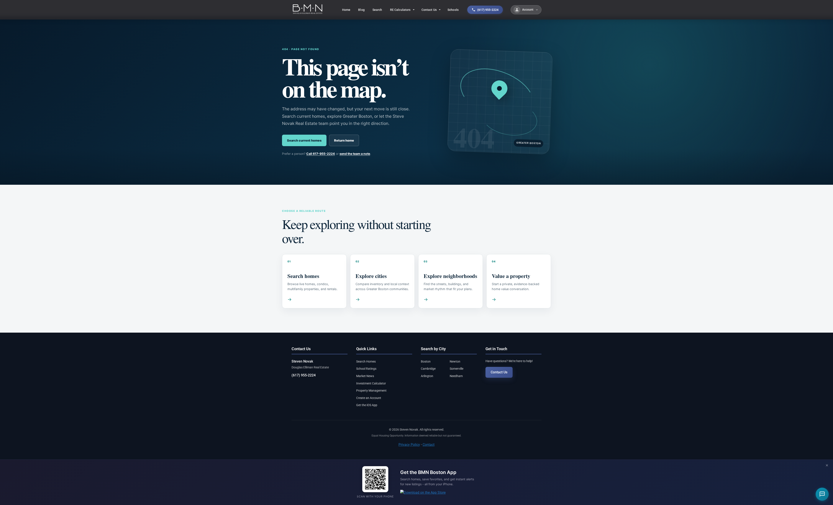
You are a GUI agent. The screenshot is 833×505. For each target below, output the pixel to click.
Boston (426, 361)
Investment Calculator (371, 383)
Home (346, 9)
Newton (455, 361)
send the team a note (354, 153)
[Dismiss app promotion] (826, 465)
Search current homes (304, 140)
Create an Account (368, 398)
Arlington (427, 376)
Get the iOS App (366, 405)
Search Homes (366, 361)
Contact (429, 445)
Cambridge (428, 368)
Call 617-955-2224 (320, 153)
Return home (344, 140)
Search (377, 9)
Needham (456, 376)
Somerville (456, 368)
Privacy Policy (409, 445)
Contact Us (429, 9)
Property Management (371, 390)
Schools (453, 9)
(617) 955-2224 (304, 375)
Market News (365, 376)
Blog (361, 9)
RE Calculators (400, 9)
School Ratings (366, 368)
